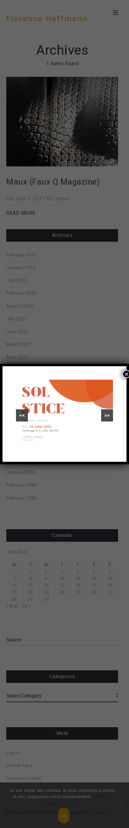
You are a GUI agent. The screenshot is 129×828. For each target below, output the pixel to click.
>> (107, 415)
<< (22, 415)
